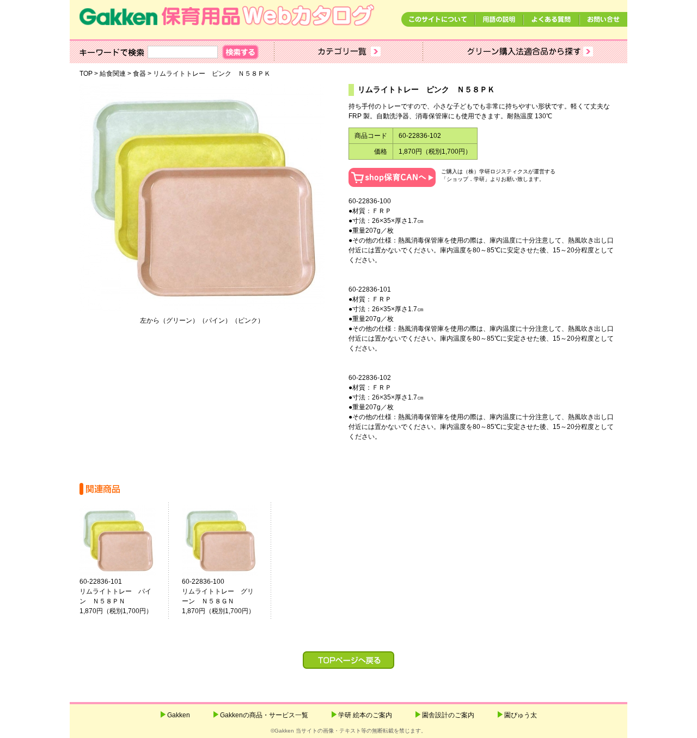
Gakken (178, 715)
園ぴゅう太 (520, 715)
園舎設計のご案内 (448, 715)
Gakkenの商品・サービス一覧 (264, 715)
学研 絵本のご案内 (365, 715)
